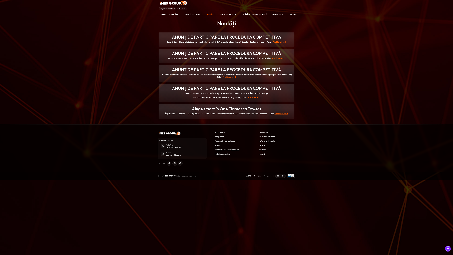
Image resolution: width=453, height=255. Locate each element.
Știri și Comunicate (228, 14)
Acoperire (219, 137)
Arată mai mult (279, 42)
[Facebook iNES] (169, 163)
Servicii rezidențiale (169, 14)
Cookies (257, 176)
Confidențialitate (267, 137)
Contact (293, 14)
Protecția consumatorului (227, 150)
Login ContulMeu (167, 9)
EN (185, 8)
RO (179, 8)
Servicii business (192, 14)
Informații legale (267, 141)
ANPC (248, 176)
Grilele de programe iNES (254, 14)
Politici (218, 145)
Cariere (262, 150)
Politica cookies (222, 154)
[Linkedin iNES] (180, 163)
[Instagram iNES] (174, 163)
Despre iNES (277, 14)
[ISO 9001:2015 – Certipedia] (291, 176)
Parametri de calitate (225, 141)
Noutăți (210, 14)
